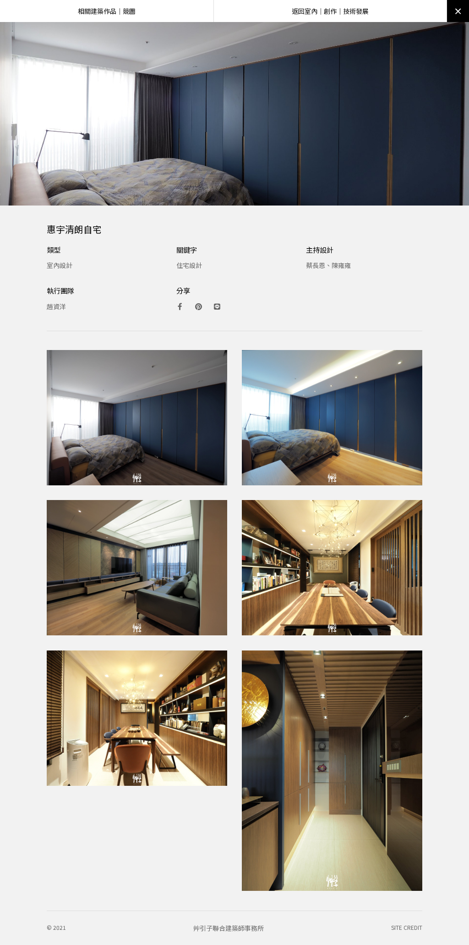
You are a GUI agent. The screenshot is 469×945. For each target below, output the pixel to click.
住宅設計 (189, 265)
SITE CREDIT (406, 927)
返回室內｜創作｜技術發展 (330, 11)
